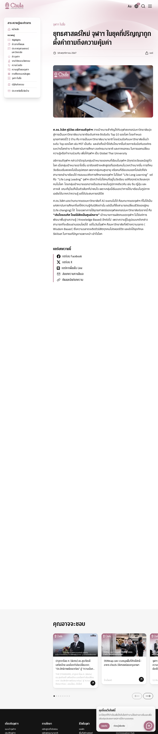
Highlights (16, 40)
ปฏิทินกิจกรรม (18, 84)
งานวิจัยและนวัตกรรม (21, 61)
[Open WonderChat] (149, 726)
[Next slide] (148, 696)
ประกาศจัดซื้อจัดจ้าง (20, 90)
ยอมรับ (104, 726)
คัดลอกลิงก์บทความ (72, 280)
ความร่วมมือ (17, 65)
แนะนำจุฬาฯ (10, 729)
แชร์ (151, 53)
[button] (54, 696)
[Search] (143, 6)
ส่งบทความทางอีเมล (72, 274)
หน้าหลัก (15, 29)
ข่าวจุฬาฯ (16, 56)
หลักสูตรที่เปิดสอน (50, 729)
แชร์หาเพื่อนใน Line (72, 268)
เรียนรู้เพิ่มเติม (119, 726)
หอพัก (81, 729)
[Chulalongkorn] (14, 6)
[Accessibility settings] (130, 6)
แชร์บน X (67, 262)
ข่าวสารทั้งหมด (18, 44)
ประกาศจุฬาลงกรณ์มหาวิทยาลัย (20, 50)
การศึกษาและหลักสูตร (21, 74)
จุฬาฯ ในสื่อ (16, 78)
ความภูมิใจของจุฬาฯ (20, 69)
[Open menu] (150, 6)
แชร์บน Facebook (72, 256)
